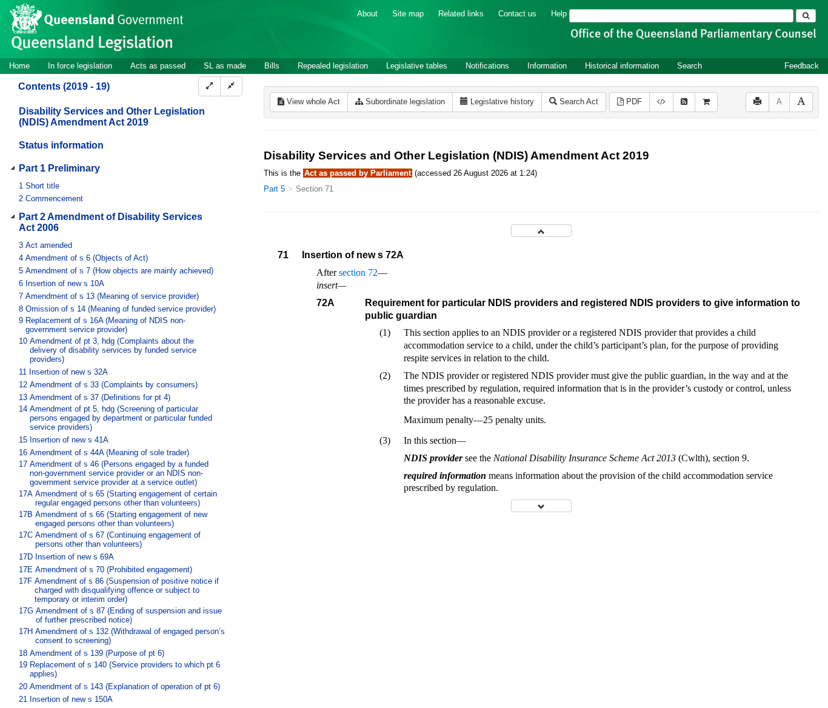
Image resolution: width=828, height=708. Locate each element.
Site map (408, 13)
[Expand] (209, 86)
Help (559, 13)
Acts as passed (157, 65)
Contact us (517, 13)
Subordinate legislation (404, 101)
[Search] (806, 15)
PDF (633, 101)
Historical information (622, 65)
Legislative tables (416, 65)
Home (19, 65)
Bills (271, 65)
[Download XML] (661, 102)
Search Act (577, 101)
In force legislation (80, 65)
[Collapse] (231, 86)
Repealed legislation (333, 65)
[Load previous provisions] (541, 230)
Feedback (801, 65)
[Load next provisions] (541, 505)
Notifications (487, 65)
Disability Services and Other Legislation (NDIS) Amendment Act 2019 (112, 116)
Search (689, 65)
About (367, 13)
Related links (461, 13)
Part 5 (274, 188)
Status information (61, 145)
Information (547, 65)
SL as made (225, 65)
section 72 (358, 272)
